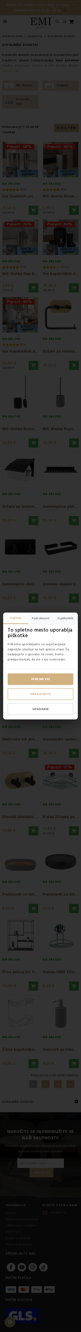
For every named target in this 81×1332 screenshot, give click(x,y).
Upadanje (40, 709)
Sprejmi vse (40, 679)
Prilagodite (40, 694)
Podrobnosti (41, 618)
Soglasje (16, 618)
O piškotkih (65, 618)
